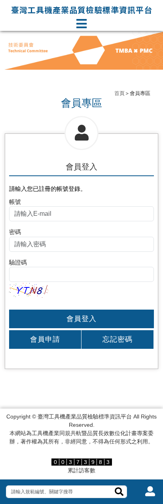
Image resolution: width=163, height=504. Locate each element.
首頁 (119, 93)
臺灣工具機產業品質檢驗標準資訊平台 (81, 9)
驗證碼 (18, 262)
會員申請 (45, 339)
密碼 (15, 231)
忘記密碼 (117, 339)
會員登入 (81, 319)
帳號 (15, 201)
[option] (81, 50)
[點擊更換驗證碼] (29, 289)
